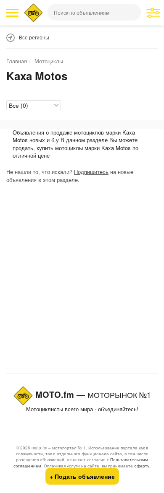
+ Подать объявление (82, 476)
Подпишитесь (91, 172)
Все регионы (34, 37)
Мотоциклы (48, 61)
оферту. (142, 466)
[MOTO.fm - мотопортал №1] (33, 12)
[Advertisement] (82, 280)
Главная (16, 61)
